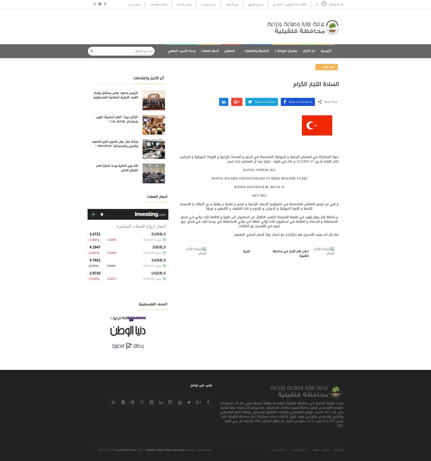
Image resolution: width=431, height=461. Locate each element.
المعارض (229, 51)
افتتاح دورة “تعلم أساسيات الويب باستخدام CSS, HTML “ (117, 119)
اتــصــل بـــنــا (134, 4)
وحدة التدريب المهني (182, 51)
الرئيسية (326, 51)
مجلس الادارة (184, 4)
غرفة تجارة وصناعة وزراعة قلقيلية (165, 449)
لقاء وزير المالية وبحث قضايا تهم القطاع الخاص (117, 168)
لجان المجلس (298, 450)
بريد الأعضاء (232, 4)
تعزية (246, 251)
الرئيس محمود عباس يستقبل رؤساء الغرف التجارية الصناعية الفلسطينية (115, 95)
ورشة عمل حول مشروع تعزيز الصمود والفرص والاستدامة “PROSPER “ (115, 143)
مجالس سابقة (321, 450)
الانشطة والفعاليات (256, 51)
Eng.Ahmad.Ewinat (125, 449)
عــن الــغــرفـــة (208, 4)
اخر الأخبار (309, 51)
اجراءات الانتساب (158, 4)
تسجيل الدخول (255, 4)
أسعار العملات (210, 51)
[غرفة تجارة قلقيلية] (305, 26)
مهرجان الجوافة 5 (286, 51)
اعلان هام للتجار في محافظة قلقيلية (291, 253)
